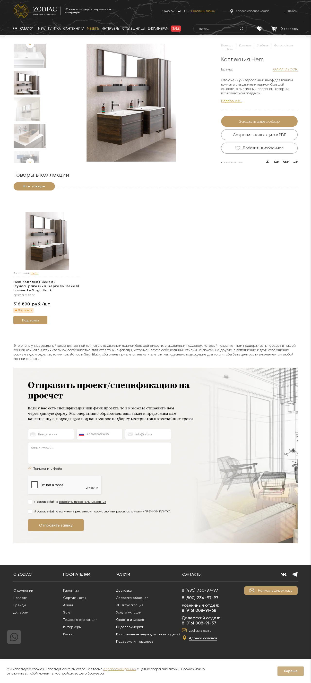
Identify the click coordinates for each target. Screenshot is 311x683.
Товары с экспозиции (80, 620)
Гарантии (71, 590)
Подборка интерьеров (134, 641)
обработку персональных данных (82, 501)
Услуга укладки (128, 612)
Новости (20, 598)
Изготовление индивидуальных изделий (148, 634)
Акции (68, 605)
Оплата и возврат (131, 620)
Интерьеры (72, 627)
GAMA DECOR (285, 69)
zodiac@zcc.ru (200, 630)
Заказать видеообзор (259, 121)
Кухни (67, 634)
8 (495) (175, 11)
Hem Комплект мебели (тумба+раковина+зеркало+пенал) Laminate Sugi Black (46, 286)
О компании (23, 590)
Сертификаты (74, 598)
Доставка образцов (132, 598)
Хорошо (291, 671)
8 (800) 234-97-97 (200, 597)
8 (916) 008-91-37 (199, 622)
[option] (27, 82)
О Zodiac (22, 574)
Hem (34, 273)
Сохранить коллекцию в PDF (259, 134)
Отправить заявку (56, 525)
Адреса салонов (203, 638)
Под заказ (30, 320)
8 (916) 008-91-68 (199, 610)
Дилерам (20, 612)
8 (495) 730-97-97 (200, 590)
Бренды (19, 605)
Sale (66, 612)
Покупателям (76, 574)
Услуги (123, 574)
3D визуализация (129, 605)
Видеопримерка (129, 627)
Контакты (191, 574)
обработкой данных (119, 669)
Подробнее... (231, 101)
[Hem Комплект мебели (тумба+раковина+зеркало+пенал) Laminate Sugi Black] (47, 241)
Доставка (124, 590)
